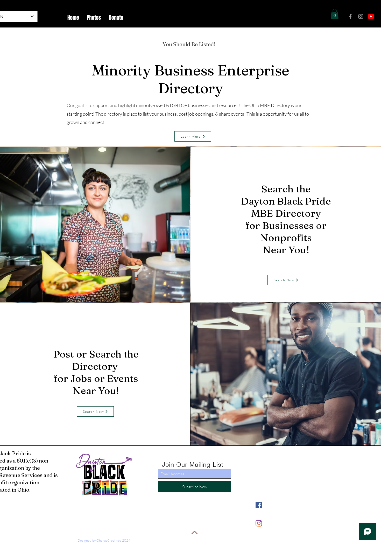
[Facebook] (259, 505)
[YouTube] (371, 16)
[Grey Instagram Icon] (360, 16)
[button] (334, 14)
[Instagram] (259, 523)
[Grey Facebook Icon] (350, 16)
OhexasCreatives (108, 540)
